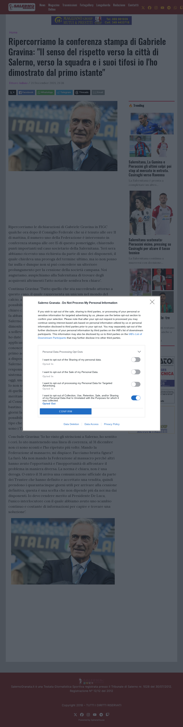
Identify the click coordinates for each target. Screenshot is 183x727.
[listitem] (91, 352)
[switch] (135, 359)
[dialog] (91, 363)
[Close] (153, 303)
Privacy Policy (112, 424)
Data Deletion (71, 424)
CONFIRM (65, 411)
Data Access (91, 424)
